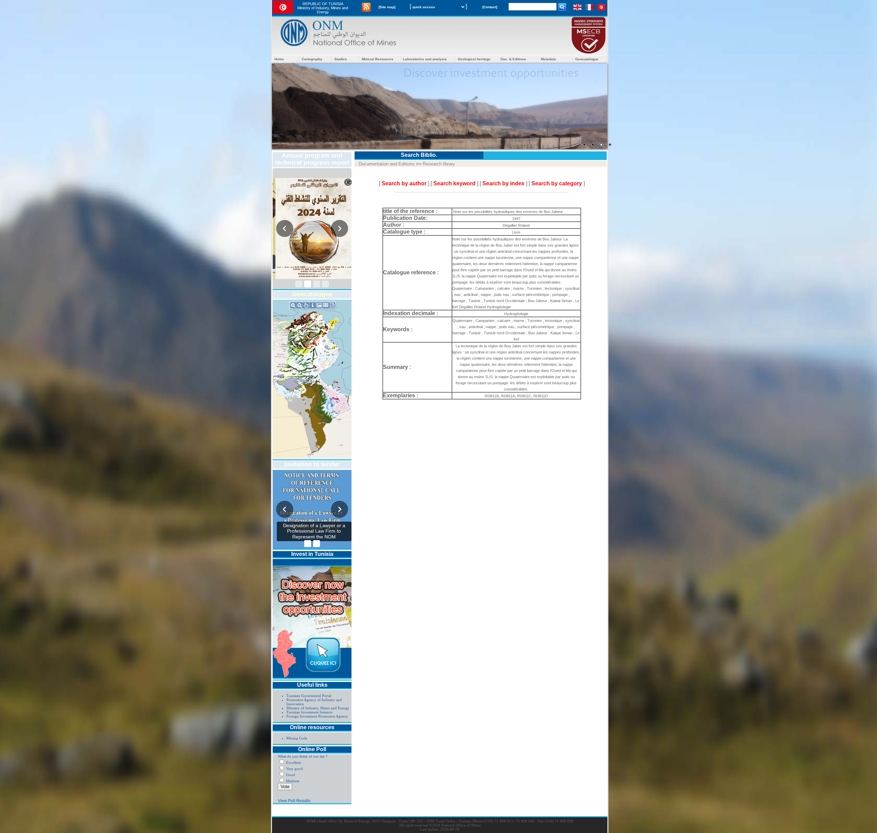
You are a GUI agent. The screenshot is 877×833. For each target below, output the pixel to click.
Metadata (548, 59)
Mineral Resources (377, 59)
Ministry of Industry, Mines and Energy (317, 708)
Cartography (312, 59)
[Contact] (489, 7)
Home (279, 59)
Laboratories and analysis (425, 59)
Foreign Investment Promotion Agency (317, 716)
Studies (340, 59)
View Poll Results (294, 800)
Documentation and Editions (387, 163)
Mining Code (296, 738)
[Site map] (387, 7)
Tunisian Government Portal (308, 696)
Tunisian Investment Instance (309, 712)
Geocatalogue (586, 59)
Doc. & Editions (513, 59)
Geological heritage (474, 59)
